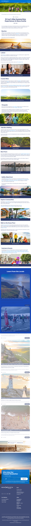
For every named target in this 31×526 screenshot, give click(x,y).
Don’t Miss (15, 23)
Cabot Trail (4, 298)
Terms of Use (19, 490)
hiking (8, 81)
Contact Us (19, 494)
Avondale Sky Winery (27, 11)
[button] (27, 1)
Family (13, 298)
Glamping (19, 363)
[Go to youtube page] (8, 493)
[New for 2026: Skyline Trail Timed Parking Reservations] (15, 286)
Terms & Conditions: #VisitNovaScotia (20, 493)
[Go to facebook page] (4, 493)
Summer (23, 298)
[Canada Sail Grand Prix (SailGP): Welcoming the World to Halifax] (15, 318)
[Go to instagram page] (2, 493)
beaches (17, 33)
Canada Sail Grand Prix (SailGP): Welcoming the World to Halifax (14, 333)
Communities (4, 398)
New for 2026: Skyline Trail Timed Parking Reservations (12, 300)
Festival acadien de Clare (7, 252)
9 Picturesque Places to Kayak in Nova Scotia (10, 432)
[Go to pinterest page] (9, 493)
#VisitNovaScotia (20, 442)
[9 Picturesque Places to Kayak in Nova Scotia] (15, 417)
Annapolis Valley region (18, 107)
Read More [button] (27, 305)
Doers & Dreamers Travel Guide (20, 503)
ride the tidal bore (12, 130)
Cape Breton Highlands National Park (15, 85)
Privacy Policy (19, 489)
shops (6, 206)
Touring (14, 364)
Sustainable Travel (19, 506)
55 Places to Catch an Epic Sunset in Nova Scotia (11, 400)
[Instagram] (8, 443)
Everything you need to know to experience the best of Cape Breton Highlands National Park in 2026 (15, 367)
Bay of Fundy (4, 86)
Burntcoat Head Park (5, 225)
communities (7, 201)
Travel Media (4, 500)
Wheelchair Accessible (20, 364)
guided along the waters (25, 153)
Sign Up (24, 479)
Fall (11, 298)
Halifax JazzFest (22, 250)
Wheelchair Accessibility (19, 508)
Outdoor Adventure (18, 298)
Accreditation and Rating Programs (19, 500)
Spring (9, 364)
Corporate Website (5, 499)
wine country (14, 106)
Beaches (3, 363)
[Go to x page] (6, 493)
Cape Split (24, 85)
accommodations (11, 206)
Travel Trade (4, 502)
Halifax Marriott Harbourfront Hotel (12, 180)
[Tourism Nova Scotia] (5, 1)
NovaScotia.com (13, 522)
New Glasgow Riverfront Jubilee (11, 251)
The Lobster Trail (20, 62)
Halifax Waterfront (9, 178)
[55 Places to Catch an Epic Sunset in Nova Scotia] (15, 385)
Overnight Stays (4, 364)
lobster (4, 54)
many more (15, 252)
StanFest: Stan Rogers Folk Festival (23, 251)
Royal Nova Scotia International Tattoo (12, 250)
